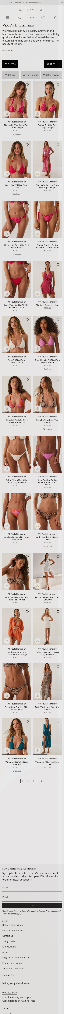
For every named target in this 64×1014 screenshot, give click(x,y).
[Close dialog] (61, 3)
